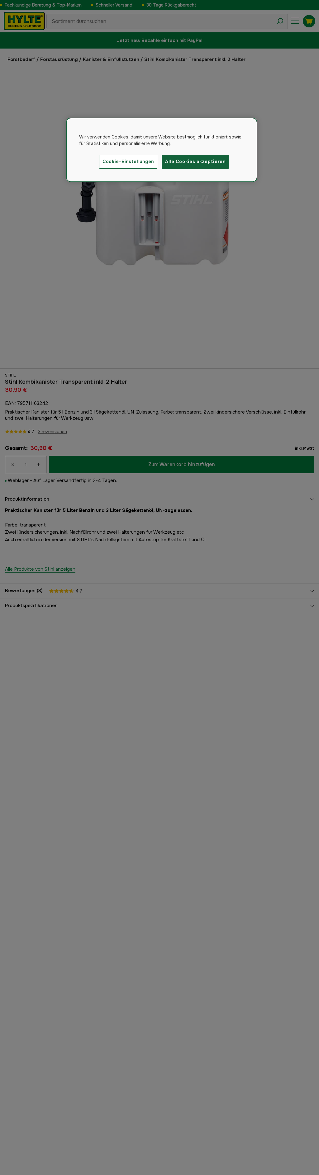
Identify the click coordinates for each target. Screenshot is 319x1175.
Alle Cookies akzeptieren (195, 161)
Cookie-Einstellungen (128, 161)
